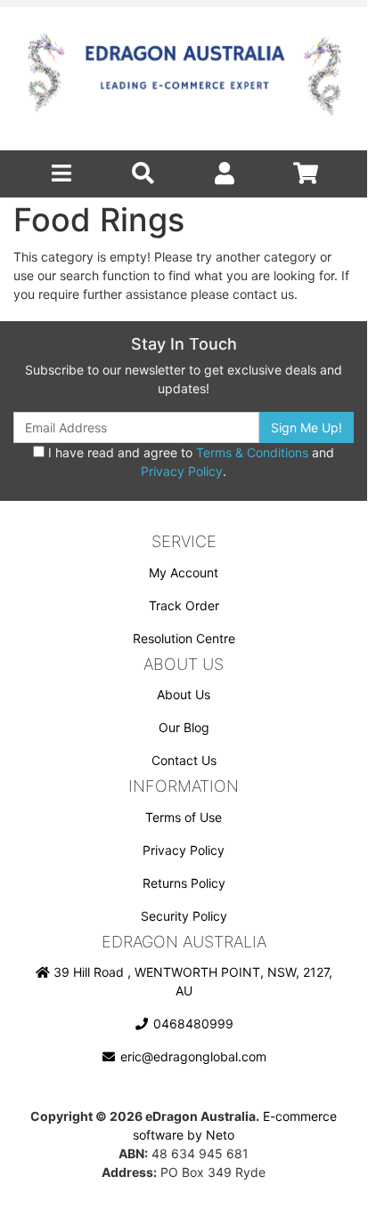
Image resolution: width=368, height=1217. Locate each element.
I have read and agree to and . (189, 462)
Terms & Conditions (252, 452)
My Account (183, 572)
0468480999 (191, 1023)
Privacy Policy (182, 471)
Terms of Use (183, 817)
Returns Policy (184, 883)
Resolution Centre (184, 638)
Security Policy (184, 915)
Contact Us (184, 760)
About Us (183, 694)
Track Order (184, 605)
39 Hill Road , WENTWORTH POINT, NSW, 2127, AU (191, 981)
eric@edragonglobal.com (191, 1056)
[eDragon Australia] (183, 78)
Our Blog (184, 727)
